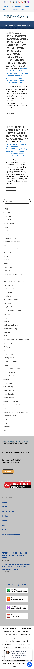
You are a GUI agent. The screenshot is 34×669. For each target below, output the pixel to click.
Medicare (6, 332)
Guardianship (8, 285)
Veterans (6, 427)
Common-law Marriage (11, 242)
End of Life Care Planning (12, 274)
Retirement (15, 151)
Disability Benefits (9, 260)
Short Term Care (9, 390)
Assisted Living (8, 223)
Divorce (16, 71)
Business (6, 234)
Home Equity (18, 73)
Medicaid (6, 321)
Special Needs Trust (13, 156)
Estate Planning (9, 278)
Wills (5, 430)
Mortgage (7, 347)
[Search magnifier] (28, 201)
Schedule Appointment (11, 534)
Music (5, 350)
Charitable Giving (9, 238)
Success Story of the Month (13, 405)
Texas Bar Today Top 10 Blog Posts (15, 412)
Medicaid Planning (13, 149)
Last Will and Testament (12, 310)
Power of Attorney (10, 361)
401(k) (5, 209)
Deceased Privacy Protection (13, 249)
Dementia (7, 252)
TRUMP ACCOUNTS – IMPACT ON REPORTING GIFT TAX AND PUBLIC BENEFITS (15, 555)
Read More (11, 113)
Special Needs (18, 153)
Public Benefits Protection (13, 376)
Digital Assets (8, 256)
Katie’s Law (7, 303)
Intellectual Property (11, 300)
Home (4, 502)
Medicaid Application (14, 146)
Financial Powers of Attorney (13, 281)
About (4, 507)
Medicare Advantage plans (13, 336)
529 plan (6, 213)
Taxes (5, 408)
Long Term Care (19, 144)
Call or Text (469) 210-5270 (13, 9)
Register (8, 471)
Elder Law (7, 271)
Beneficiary (7, 231)
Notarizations (8, 354)
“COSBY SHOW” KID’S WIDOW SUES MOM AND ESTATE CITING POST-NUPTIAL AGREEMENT (16, 567)
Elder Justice (8, 267)
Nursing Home (18, 80)
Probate (6, 365)
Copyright (7, 245)
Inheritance (7, 296)
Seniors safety (8, 387)
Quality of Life (8, 379)
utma (5, 423)
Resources (6, 525)
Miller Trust (7, 343)
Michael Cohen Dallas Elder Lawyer (16, 339)
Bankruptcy (7, 227)
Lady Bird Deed (9, 307)
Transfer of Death (9, 416)
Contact (5, 530)
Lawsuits (6, 314)
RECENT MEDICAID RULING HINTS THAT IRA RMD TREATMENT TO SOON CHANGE (17, 133)
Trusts (5, 419)
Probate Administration (11, 368)
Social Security (11, 83)
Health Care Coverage (11, 289)
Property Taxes (9, 372)
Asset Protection (9, 220)
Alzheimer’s (7, 216)
